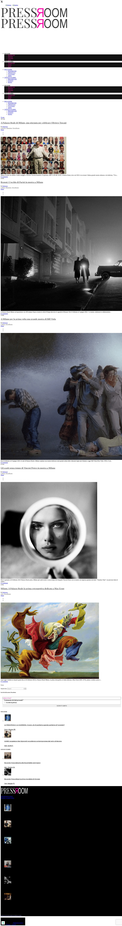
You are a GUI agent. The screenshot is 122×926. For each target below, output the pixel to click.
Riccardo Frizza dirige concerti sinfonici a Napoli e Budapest (25, 904)
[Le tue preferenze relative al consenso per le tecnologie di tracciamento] (3, 923)
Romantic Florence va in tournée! (16, 871)
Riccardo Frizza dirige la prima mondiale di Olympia (22, 887)
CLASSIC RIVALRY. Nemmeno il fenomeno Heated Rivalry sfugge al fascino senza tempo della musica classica (32, 848)
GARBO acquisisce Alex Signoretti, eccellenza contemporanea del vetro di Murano (33, 831)
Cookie (14, 924)
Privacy (8, 924)
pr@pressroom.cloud (7, 796)
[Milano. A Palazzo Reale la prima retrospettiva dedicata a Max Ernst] (50, 678)
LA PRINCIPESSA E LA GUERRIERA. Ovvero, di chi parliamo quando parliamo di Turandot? (34, 815)
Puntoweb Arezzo (18, 923)
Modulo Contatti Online (7, 798)
